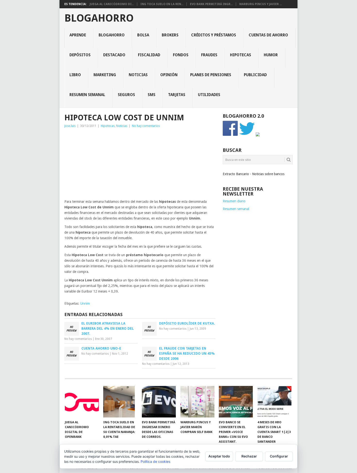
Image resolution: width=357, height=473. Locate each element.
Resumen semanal (87, 94)
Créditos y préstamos (213, 35)
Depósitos (80, 55)
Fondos (180, 55)
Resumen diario (234, 201)
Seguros (126, 94)
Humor (271, 55)
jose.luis (70, 126)
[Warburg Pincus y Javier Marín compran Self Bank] (197, 401)
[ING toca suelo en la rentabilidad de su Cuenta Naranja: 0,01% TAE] (120, 401)
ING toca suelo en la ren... (161, 4)
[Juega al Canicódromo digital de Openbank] (82, 401)
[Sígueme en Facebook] (230, 135)
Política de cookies (155, 461)
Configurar (279, 456)
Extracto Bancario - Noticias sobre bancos (253, 174)
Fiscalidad (149, 55)
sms (151, 94)
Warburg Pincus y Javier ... (260, 4)
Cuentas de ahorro (268, 35)
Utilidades (209, 94)
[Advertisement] (139, 165)
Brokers (170, 35)
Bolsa (143, 35)
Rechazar (249, 456)
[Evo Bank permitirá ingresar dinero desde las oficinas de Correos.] (159, 401)
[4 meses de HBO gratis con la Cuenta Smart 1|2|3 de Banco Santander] (274, 401)
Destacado (114, 55)
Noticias (138, 75)
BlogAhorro (99, 18)
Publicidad (255, 75)
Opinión (169, 75)
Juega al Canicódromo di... (112, 4)
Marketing (105, 75)
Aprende (77, 35)
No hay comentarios (146, 126)
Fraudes (209, 55)
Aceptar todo (219, 456)
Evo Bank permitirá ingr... (211, 4)
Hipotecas (240, 55)
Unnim (85, 303)
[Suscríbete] (258, 135)
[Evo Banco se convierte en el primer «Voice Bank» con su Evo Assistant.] (236, 401)
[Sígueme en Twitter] (247, 135)
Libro (75, 75)
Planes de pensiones (210, 75)
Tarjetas (176, 94)
